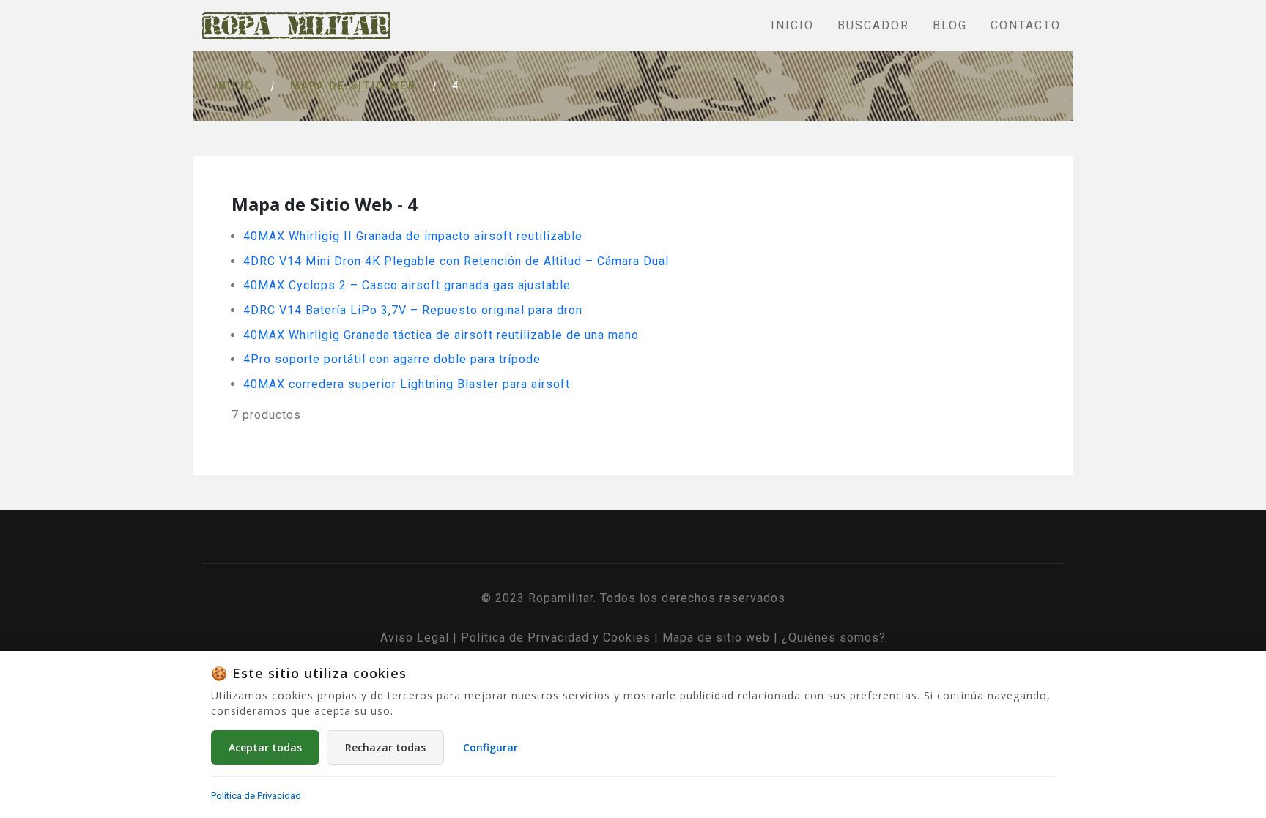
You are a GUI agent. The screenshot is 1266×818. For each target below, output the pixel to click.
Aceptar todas (265, 747)
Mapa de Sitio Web (353, 86)
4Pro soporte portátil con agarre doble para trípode (392, 359)
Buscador (873, 25)
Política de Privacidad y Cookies (556, 637)
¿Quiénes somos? (834, 637)
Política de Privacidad (256, 795)
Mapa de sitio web (716, 637)
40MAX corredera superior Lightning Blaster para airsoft (406, 384)
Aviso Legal (414, 637)
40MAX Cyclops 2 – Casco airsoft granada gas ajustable (407, 285)
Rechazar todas (385, 747)
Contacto (1026, 25)
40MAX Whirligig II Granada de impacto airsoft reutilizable (412, 236)
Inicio (792, 25)
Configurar (490, 747)
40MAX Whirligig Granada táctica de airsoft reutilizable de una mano (441, 335)
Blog (950, 25)
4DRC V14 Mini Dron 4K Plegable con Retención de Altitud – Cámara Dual (456, 261)
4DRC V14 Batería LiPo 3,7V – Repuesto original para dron (412, 310)
